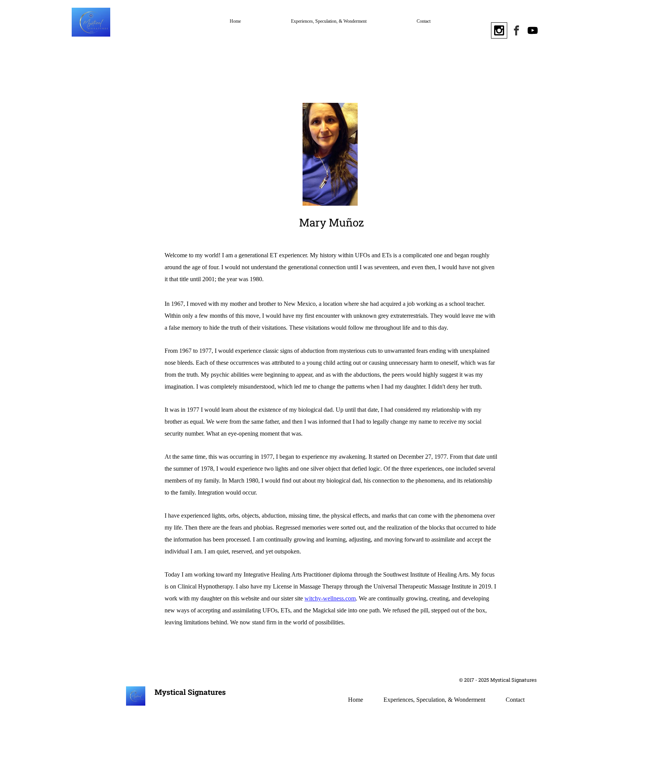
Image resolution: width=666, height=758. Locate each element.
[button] (583, 29)
